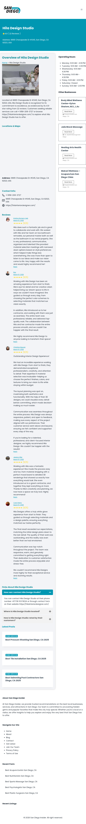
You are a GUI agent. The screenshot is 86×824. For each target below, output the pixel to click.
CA (68, 116)
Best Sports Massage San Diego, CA (21, 781)
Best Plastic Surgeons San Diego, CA (21, 793)
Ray (14, 272)
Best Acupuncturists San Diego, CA (20, 770)
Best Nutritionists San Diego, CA (19, 776)
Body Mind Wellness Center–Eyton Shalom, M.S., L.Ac (71, 103)
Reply (15, 267)
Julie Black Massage (72, 127)
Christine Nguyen (19, 347)
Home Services (11, 636)
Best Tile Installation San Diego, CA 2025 (25, 658)
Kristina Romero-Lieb (20, 218)
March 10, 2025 (18, 221)
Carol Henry (17, 503)
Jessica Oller (17, 457)
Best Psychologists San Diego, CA (20, 787)
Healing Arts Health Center (71, 149)
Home (4, 62)
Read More (69, 111)
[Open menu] (81, 9)
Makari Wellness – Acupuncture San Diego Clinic (70, 174)
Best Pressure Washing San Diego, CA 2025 (27, 639)
